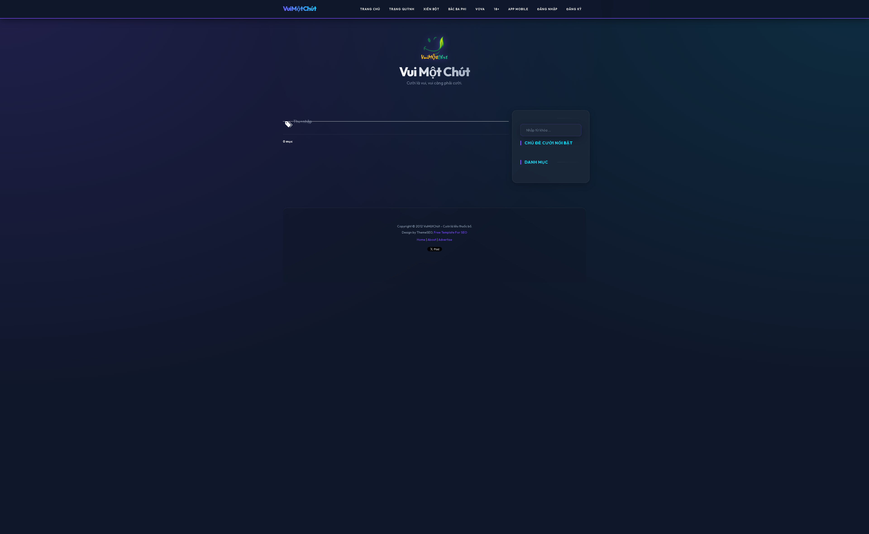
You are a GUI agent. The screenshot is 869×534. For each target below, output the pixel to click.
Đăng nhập (547, 9)
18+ (496, 9)
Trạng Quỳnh (401, 9)
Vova (480, 9)
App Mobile (518, 9)
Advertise (445, 240)
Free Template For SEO (450, 232)
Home (421, 240)
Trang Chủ (370, 9)
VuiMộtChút (299, 8)
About (431, 240)
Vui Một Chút (434, 72)
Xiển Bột (431, 9)
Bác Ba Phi (457, 9)
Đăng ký (574, 9)
